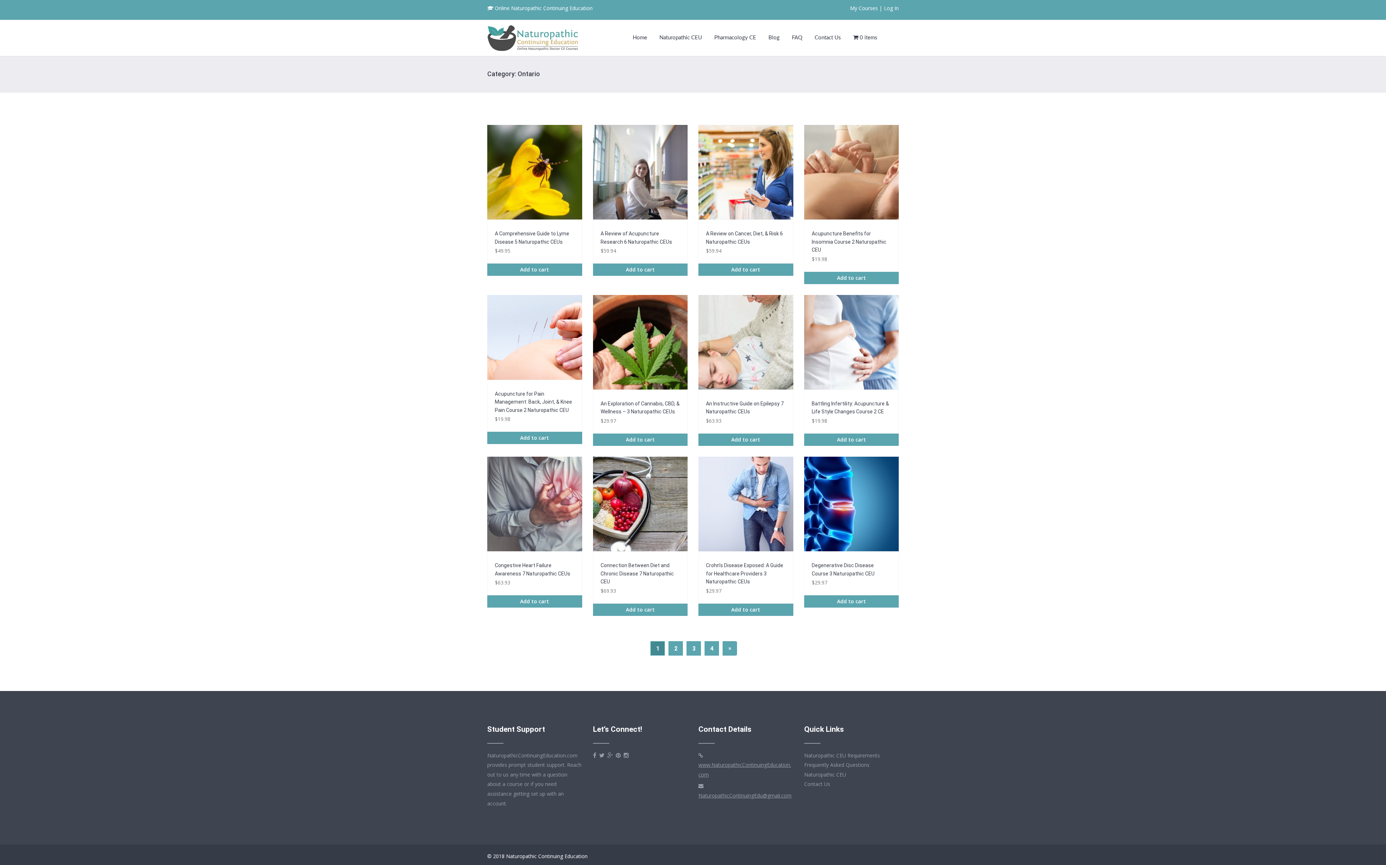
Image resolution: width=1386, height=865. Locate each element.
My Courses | (866, 8)
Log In (891, 8)
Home (640, 37)
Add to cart (534, 269)
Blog (774, 37)
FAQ (797, 37)
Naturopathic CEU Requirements (842, 755)
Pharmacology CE (735, 37)
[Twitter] (602, 755)
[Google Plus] (610, 755)
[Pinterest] (618, 755)
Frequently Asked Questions (836, 764)
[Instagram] (626, 755)
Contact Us (828, 37)
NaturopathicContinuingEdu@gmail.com (745, 795)
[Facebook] (594, 755)
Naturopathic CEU (680, 37)
